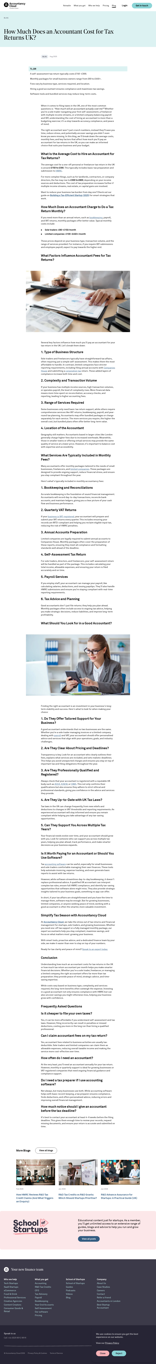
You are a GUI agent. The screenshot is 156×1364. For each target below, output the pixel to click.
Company (102, 1279)
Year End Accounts (44, 1304)
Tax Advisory (41, 1294)
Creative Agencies (13, 1301)
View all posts (89, 1238)
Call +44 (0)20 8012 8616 (15, 1338)
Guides (69, 1287)
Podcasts (70, 1290)
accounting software (55, 864)
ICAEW (64, 784)
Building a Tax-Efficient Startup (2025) (69, 195)
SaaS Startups (11, 1287)
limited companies (79, 469)
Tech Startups (11, 1283)
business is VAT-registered (61, 516)
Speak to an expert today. (95, 949)
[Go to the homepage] (14, 5)
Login (124, 5)
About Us (101, 1283)
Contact (101, 1294)
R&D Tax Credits (43, 1287)
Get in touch (142, 5)
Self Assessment (43, 1308)
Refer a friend (104, 1297)
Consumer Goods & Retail (13, 1310)
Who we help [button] (94, 5)
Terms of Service (56, 1353)
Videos (69, 1294)
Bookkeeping (41, 1301)
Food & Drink (10, 1294)
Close (102, 1353)
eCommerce (10, 1290)
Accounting (40, 1283)
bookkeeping (96, 217)
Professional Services (15, 1297)
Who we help (10, 1279)
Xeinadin (67, 5)
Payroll (38, 1297)
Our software (41, 1311)
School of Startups (75, 1279)
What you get (41, 1279)
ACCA (57, 784)
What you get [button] (79, 5)
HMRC (59, 170)
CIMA (73, 784)
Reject (119, 1353)
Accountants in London (108, 1301)
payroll (57, 735)
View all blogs (46, 1150)
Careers (101, 1290)
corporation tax (73, 371)
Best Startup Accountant (103, 1306)
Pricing (106, 5)
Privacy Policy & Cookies (37, 1353)
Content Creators (12, 1304)
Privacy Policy (112, 1343)
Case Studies (103, 1287)
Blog (114, 5)
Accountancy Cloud (54, 922)
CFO (37, 1290)
